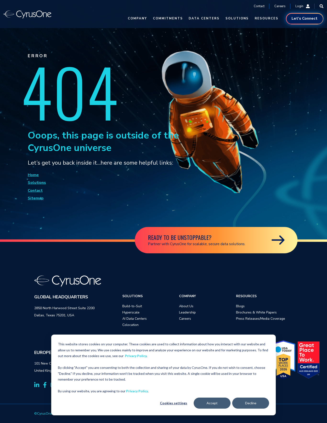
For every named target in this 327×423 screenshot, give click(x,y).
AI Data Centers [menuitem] (134, 318)
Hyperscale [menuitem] (131, 312)
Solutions (37, 182)
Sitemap (36, 198)
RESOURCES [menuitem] (246, 296)
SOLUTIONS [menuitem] (132, 296)
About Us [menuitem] (186, 306)
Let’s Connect (304, 18)
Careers (280, 6)
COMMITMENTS (168, 18)
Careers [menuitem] (185, 318)
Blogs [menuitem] (240, 306)
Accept (212, 403)
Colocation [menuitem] (130, 325)
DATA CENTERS (204, 18)
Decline (250, 403)
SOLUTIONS (237, 18)
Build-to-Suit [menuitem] (132, 306)
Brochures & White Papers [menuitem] (256, 312)
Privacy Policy (136, 356)
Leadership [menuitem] (187, 312)
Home (33, 175)
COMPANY (137, 18)
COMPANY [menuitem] (187, 296)
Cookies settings (173, 403)
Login (299, 6)
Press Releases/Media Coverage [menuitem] (260, 318)
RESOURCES (266, 18)
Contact (259, 6)
